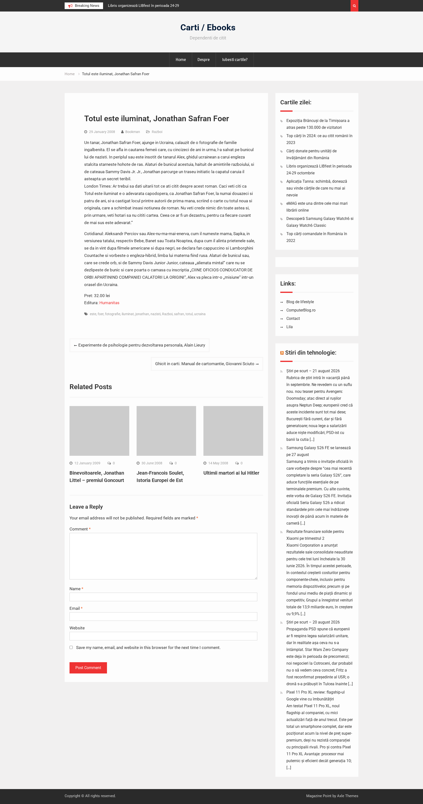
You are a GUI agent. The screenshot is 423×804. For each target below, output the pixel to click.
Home (181, 59)
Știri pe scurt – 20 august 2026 (313, 622)
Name (76, 588)
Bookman (132, 132)
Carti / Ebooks (207, 28)
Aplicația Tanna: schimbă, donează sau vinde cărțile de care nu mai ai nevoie (316, 188)
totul (189, 314)
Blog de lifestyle (300, 302)
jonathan (142, 314)
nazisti (156, 314)
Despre (203, 59)
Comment (80, 529)
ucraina (200, 314)
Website (77, 627)
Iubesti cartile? (234, 59)
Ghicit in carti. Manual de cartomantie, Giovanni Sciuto (204, 363)
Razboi (157, 132)
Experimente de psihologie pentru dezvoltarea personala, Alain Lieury (141, 345)
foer (101, 314)
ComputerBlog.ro (301, 310)
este (93, 314)
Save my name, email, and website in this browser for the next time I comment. (148, 647)
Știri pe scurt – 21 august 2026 (313, 371)
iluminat (128, 314)
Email (76, 608)
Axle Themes (347, 796)
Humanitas (109, 302)
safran (179, 314)
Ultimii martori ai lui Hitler (231, 473)
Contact (293, 318)
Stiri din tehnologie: (311, 352)
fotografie (112, 314)
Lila (289, 326)
